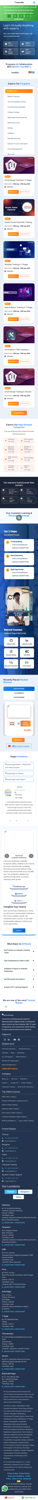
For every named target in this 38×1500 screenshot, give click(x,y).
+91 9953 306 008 (11, 1138)
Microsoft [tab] (11, 154)
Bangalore (25, 1192)
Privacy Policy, (12, 1473)
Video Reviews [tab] (19, 689)
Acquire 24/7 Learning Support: (16, 987)
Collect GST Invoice (9, 1069)
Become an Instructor (25, 1087)
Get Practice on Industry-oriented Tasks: (17, 951)
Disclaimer (27, 1479)
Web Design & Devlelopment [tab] (17, 117)
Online (18, 1197)
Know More (25, 192)
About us (5, 1079)
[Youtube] (15, 1039)
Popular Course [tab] (12, 91)
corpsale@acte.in (11, 1171)
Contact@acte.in (10, 1141)
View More (18, 740)
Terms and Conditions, (16, 1476)
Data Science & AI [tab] (14, 123)
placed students (21, 746)
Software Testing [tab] (13, 112)
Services (14, 1079)
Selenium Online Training (10, 1109)
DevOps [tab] (10, 128)
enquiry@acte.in (10, 1161)
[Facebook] (19, 1039)
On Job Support (7, 1057)
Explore (19, 931)
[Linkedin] (8, 1039)
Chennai (10, 1192)
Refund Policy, (24, 1473)
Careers (4, 1083)
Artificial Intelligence (9, 1121)
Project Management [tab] (15, 149)
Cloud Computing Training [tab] (17, 102)
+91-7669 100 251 (11, 1158)
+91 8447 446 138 (11, 1178)
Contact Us (14, 1083)
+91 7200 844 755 (11, 1148)
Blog (12, 1053)
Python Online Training (9, 1105)
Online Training (26, 1083)
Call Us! (11, 1498)
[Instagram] (5, 1039)
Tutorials (5, 1053)
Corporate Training (8, 1087)
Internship (20, 1053)
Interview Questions (9, 1049)
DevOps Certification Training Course (14, 1101)
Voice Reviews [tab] (19, 697)
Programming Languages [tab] (17, 107)
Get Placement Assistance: (14, 979)
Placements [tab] (19, 693)
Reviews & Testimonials (10, 1061)
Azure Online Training (26, 1121)
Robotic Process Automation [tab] (18, 144)
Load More (19, 413)
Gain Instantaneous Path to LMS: (16, 961)
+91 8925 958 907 (11, 1168)
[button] (14, 623)
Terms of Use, (17, 1479)
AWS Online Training (9, 1097)
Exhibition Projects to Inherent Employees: (15, 970)
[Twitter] (11, 1039)
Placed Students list (9, 1065)
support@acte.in (10, 1181)
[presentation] (10, 820)
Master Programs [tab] (14, 96)
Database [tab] (11, 133)
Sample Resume (24, 1049)
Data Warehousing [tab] (14, 138)
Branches (23, 1079)
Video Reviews (21, 1057)
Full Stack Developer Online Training (14, 1117)
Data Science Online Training (11, 1113)
